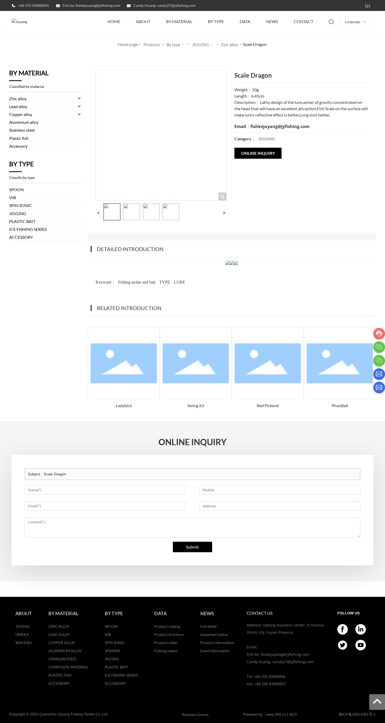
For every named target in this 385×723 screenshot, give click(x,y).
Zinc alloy (229, 44)
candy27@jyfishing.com (293, 661)
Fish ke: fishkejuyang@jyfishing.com (91, 5)
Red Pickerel (268, 405)
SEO (293, 714)
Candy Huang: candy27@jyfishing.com (164, 5)
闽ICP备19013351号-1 (357, 714)
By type (173, 44)
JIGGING (200, 44)
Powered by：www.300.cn (264, 714)
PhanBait (340, 405)
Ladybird (124, 405)
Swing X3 (196, 405)
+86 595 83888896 (33, 5)
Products (152, 44)
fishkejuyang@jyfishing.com (280, 126)
